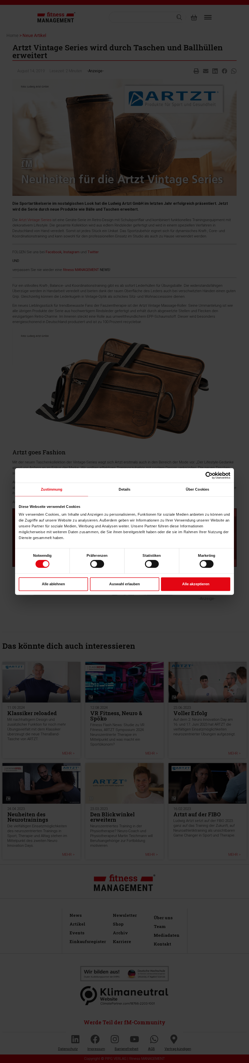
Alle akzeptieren (195, 584)
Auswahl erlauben (124, 584)
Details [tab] (125, 489)
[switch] (97, 564)
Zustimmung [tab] (51, 489)
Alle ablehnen (53, 584)
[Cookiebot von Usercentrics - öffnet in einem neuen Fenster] (209, 475)
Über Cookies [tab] (197, 489)
